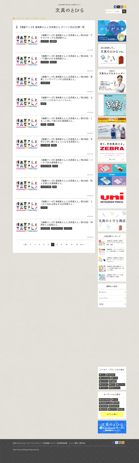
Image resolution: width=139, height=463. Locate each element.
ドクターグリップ (57, 228)
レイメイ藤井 (45, 145)
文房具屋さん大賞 (106, 403)
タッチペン (45, 41)
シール (115, 399)
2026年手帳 (104, 406)
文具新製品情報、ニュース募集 (67, 443)
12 (77, 244)
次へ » (82, 244)
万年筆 (101, 304)
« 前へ (25, 244)
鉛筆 (54, 186)
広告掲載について (49, 443)
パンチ (55, 166)
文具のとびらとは (19, 443)
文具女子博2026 (105, 399)
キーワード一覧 (111, 414)
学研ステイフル (115, 388)
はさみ (43, 103)
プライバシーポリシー (34, 443)
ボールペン (102, 292)
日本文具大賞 (114, 406)
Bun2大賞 (103, 409)
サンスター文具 (46, 166)
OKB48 (116, 403)
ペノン (103, 375)
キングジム (121, 384)
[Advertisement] (112, 337)
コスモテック (45, 83)
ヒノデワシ (104, 381)
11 (72, 244)
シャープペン (45, 228)
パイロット (68, 228)
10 (66, 244)
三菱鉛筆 (53, 41)
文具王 (121, 409)
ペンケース (113, 409)
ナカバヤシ (45, 62)
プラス (43, 124)
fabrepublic (111, 375)
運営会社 (82, 443)
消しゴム (53, 62)
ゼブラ (113, 384)
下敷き (54, 145)
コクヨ (115, 378)
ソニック (44, 207)
